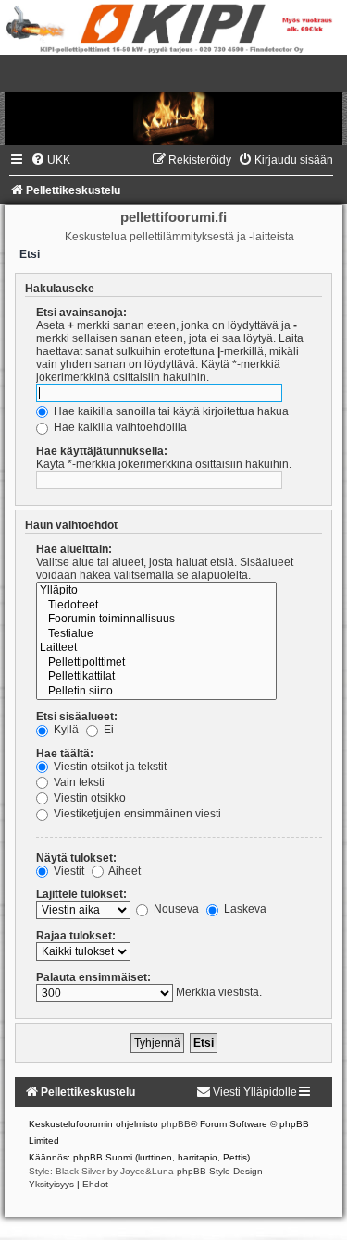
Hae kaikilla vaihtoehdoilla (119, 427)
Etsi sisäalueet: (77, 716)
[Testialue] (156, 634)
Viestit (67, 871)
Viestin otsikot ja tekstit (109, 766)
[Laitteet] (156, 648)
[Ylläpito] (156, 590)
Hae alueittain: (74, 549)
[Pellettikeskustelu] (173, 100)
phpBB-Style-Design (220, 1171)
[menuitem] (50, 159)
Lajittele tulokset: (81, 894)
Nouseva (175, 908)
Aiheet (123, 871)
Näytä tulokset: (76, 858)
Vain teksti (78, 782)
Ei (107, 729)
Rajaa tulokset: (76, 935)
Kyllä (65, 729)
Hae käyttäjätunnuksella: (101, 451)
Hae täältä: (64, 753)
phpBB (176, 1124)
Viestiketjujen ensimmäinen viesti (136, 813)
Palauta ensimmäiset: (93, 977)
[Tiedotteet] (156, 605)
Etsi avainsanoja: (81, 312)
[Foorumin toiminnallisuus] (156, 619)
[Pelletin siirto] (156, 691)
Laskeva (243, 908)
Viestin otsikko (88, 798)
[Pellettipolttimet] (156, 663)
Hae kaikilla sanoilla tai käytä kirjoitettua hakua (170, 411)
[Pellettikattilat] (156, 676)
